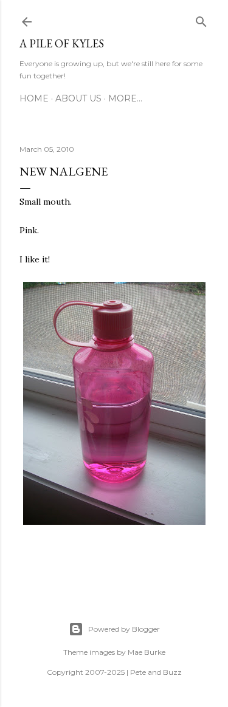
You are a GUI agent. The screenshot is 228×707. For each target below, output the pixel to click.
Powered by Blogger (124, 629)
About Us (78, 98)
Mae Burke (146, 652)
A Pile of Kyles (61, 43)
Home (34, 98)
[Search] (201, 19)
